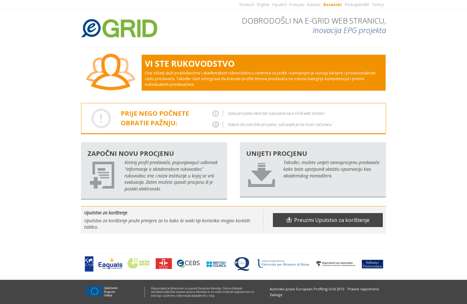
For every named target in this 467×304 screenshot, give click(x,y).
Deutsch (247, 4)
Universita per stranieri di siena (283, 264)
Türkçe (378, 4)
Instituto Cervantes (164, 263)
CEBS (188, 263)
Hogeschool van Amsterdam (335, 264)
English (263, 4)
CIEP (89, 264)
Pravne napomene (363, 289)
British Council (216, 264)
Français (296, 4)
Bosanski (332, 4)
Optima (241, 264)
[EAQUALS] (110, 264)
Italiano (314, 4)
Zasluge (276, 294)
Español (279, 4)
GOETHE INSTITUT (139, 264)
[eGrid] (119, 27)
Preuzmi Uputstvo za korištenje (331, 220)
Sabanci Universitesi (372, 263)
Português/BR (357, 4)
